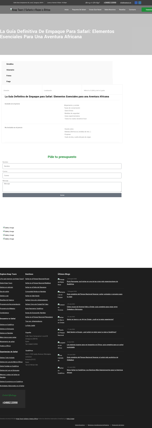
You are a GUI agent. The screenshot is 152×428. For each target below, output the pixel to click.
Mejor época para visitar (8, 337)
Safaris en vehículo (6, 287)
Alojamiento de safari (7, 342)
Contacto (132, 10)
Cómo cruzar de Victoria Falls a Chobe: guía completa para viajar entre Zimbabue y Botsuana (92, 308)
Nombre (5, 162)
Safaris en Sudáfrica (7, 325)
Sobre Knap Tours (6, 283)
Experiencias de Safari (9, 352)
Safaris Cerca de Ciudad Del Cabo (36, 304)
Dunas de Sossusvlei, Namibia (35, 313)
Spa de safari (4, 291)
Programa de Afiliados (7, 308)
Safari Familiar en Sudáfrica (9, 366)
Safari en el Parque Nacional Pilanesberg (39, 317)
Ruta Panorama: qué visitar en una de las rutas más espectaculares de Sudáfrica (92, 282)
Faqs (9, 81)
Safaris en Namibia (6, 333)
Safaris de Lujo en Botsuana (9, 370)
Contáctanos (4, 313)
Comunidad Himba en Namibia (35, 291)
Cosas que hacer (95, 10)
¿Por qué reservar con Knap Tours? (12, 279)
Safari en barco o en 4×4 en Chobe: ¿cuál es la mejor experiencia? (90, 319)
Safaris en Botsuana (7, 329)
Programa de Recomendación (10, 304)
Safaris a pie (4, 296)
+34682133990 (110, 2)
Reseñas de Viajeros (7, 300)
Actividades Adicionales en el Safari (12, 386)
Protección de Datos (118, 425)
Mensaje (5, 181)
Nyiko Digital (70, 419)
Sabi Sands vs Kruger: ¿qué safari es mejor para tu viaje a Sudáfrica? (91, 332)
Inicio (67, 10)
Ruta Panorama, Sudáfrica (34, 308)
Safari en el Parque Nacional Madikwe (38, 283)
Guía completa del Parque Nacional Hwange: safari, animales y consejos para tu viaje (94, 295)
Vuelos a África (5, 346)
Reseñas (122, 10)
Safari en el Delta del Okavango (35, 287)
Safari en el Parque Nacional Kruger (37, 279)
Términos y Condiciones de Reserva (98, 425)
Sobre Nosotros (110, 10)
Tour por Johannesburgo (33, 321)
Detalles (10, 64)
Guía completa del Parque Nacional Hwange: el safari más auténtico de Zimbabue (92, 358)
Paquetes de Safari (79, 10)
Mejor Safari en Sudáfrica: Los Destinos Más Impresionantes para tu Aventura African (95, 371)
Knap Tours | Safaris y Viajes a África (27, 419)
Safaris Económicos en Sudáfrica (11, 382)
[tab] (57, 64)
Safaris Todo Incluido (7, 358)
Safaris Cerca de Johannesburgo (36, 300)
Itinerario (10, 70)
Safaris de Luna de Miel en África (11, 362)
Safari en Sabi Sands (32, 296)
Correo (5, 171)
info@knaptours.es (125, 2)
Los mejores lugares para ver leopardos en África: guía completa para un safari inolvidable (95, 346)
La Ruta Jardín (30, 325)
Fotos (9, 75)
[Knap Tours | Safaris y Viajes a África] (30, 9)
